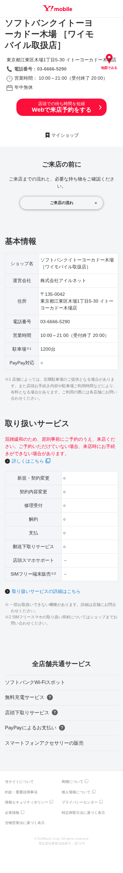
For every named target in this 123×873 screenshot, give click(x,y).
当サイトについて (19, 782)
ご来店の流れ (61, 202)
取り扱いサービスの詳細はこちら (46, 591)
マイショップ (65, 135)
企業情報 (12, 813)
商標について (72, 782)
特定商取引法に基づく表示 (83, 813)
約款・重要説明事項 (21, 792)
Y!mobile (57, 8)
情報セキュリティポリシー (26, 802)
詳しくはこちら (28, 461)
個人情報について (76, 792)
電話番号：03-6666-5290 (40, 68)
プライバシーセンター (80, 802)
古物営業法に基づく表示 (25, 823)
